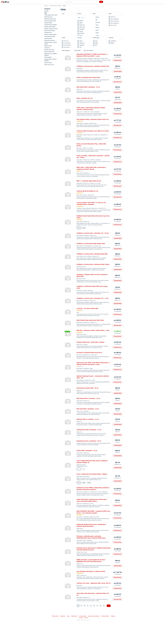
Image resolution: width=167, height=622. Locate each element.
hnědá (97, 32)
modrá (97, 35)
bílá (96, 19)
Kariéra (86, 617)
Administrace (74, 616)
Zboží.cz (46, 5)
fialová (97, 30)
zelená (78, 227)
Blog (68, 616)
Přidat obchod (55, 616)
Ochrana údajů (82, 616)
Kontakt (81, 617)
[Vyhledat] (101, 2)
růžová (83, 227)
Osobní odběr (77, 50)
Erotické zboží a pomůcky (56, 5)
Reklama (113, 616)
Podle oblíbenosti (66, 50)
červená (97, 27)
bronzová (98, 22)
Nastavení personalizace (94, 616)
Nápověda (62, 616)
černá (97, 25)
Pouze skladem (89, 50)
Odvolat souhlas (105, 616)
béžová (97, 17)
